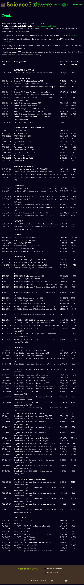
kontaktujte (72, 35)
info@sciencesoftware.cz (55, 569)
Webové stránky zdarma (20, 581)
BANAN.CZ (33, 581)
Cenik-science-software (45, 26)
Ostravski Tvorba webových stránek (47, 581)
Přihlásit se (62, 581)
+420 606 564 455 (74, 4)
